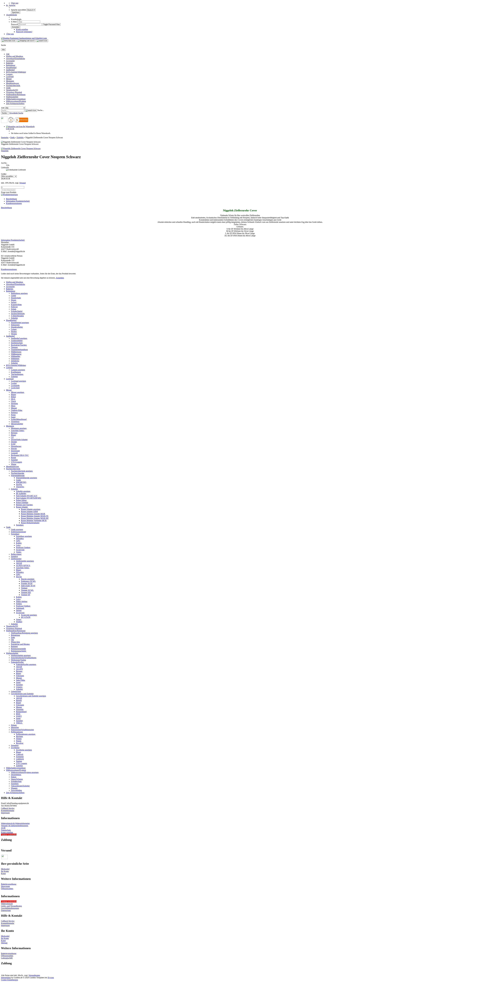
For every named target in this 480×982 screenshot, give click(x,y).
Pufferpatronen (17, 732)
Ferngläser (15, 534)
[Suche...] (31, 110)
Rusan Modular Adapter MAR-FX (34, 516)
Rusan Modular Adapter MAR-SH (34, 518)
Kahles (19, 543)
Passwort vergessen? (24, 32)
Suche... (41, 110)
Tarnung (14, 347)
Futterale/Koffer (17, 662)
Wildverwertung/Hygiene (16, 101)
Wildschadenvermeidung (16, 99)
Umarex (19, 687)
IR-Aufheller (21, 493)
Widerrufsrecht (7, 904)
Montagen (10, 81)
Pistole (18, 741)
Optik (8, 88)
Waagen (14, 788)
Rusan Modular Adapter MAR (33, 514)
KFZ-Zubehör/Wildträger (16, 72)
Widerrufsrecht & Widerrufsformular (15, 823)
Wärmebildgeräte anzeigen (26, 478)
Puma (13, 415)
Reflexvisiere (16, 554)
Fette (13, 637)
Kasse (3, 873)
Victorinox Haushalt (14, 92)
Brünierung (15, 635)
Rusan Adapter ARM (29, 511)
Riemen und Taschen (24, 505)
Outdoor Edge (16, 410)
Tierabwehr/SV (12, 90)
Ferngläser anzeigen (24, 536)
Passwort (14, 24)
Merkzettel (5, 869)
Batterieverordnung (8, 884)
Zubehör (14, 318)
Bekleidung (10, 65)
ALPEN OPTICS (23, 565)
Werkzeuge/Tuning (18, 660)
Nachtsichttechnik (13, 85)
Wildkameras (16, 354)
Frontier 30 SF (26, 583)
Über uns (14, 3)
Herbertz (14, 403)
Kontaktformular (7, 810)
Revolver (19, 743)
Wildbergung (16, 352)
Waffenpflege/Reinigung (15, 94)
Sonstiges (20, 525)
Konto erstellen (22, 29)
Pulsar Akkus (21, 500)
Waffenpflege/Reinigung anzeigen (24, 633)
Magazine (15, 727)
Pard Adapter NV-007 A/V (26, 496)
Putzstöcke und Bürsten (20, 644)
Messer (9, 79)
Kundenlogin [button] (11, 15)
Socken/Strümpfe (18, 314)
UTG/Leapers (16, 462)
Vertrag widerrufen (9, 835)
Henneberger (16, 446)
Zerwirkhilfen (16, 790)
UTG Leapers (21, 763)
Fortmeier (20, 757)
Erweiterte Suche (16, 113)
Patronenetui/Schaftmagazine (22, 730)
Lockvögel (15, 388)
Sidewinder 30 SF (28, 586)
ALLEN (19, 669)
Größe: (3, 174)
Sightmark (20, 608)
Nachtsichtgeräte (17, 473)
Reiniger (14, 646)
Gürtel (13, 296)
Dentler (14, 442)
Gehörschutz (16, 691)
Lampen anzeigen (18, 370)
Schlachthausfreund (18, 419)
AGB (3, 828)
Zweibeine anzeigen (24, 750)
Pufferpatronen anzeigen (25, 734)
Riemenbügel (21, 712)
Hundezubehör (17, 327)
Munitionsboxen (12, 83)
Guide (18, 480)
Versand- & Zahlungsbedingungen (14, 826)
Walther (19, 622)
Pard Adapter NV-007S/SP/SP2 (28, 498)
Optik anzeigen (17, 529)
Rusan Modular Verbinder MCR (33, 520)
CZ (12, 437)
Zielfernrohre (16, 559)
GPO (18, 541)
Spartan (19, 761)
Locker (14, 383)
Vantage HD (26, 592)
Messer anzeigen (17, 392)
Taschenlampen (17, 374)
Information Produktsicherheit (18, 201)
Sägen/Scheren (17, 779)
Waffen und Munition (14, 56)
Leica (18, 545)
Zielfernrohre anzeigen (25, 561)
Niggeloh (4, 151)
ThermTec (20, 487)
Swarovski (20, 550)
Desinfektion (16, 775)
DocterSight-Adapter (19, 439)
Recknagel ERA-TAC (20, 455)
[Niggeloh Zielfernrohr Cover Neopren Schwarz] (20, 148)
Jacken (13, 302)
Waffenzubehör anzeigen (21, 655)
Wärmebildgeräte (17, 475)
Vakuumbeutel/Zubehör (20, 786)
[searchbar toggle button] (42, 40)
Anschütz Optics (17, 430)
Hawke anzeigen (27, 579)
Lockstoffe (15, 385)
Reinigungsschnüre (18, 651)
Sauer (13, 417)
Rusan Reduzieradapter (30, 523)
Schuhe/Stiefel (16, 311)
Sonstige (14, 460)
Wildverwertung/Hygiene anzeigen (24, 772)
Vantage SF (25, 595)
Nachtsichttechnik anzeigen (22, 471)
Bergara (14, 433)
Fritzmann (20, 676)
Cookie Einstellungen (9, 980)
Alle (7, 54)
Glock (13, 401)
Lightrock (20, 759)
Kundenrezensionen (14, 203)
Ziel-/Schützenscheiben (15, 103)
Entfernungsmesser (18, 532)
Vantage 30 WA (27, 590)
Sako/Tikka (20, 680)
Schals (13, 309)
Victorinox (15, 421)
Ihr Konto (5, 871)
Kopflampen (16, 372)
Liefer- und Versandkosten (11, 906)
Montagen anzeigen (18, 428)
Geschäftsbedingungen (10, 908)
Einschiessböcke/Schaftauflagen (23, 658)
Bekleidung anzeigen (19, 293)
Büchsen (19, 736)
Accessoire (10, 61)
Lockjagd (10, 76)
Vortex (18, 552)
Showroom (5, 886)
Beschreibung (11, 199)
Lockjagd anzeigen (18, 381)
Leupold (14, 453)
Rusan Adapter (22, 507)
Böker (13, 397)
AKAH (19, 563)
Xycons (51, 978)
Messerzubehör (17, 424)
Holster (14, 725)
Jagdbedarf (10, 70)
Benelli (19, 700)
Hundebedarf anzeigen (20, 323)
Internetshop (6, 978)
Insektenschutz (17, 343)
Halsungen (15, 325)
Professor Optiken (23, 547)
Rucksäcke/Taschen (19, 345)
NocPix (19, 484)
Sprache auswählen (19, 10)
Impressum (5, 813)
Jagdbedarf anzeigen (19, 338)
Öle (12, 640)
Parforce (14, 412)
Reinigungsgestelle (18, 649)
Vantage (24, 588)
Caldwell (19, 754)
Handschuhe (16, 298)
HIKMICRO (21, 482)
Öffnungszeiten (7, 889)
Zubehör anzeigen (23, 491)
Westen (14, 334)
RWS (18, 714)
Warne (13, 464)
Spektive (14, 556)
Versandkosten (34, 975)
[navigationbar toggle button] (8, 40)
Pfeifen (14, 331)
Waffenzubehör (12, 97)
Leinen (13, 329)
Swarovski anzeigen (29, 615)
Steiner (19, 610)
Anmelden (60, 278)
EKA (13, 399)
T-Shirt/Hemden (17, 316)
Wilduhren (15, 358)
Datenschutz (6, 830)
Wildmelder (15, 356)
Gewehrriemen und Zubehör (22, 694)
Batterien (9, 63)
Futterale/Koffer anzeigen (26, 664)
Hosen (13, 300)
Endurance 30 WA (28, 581)
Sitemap (4, 943)
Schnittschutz (16, 781)
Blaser (13, 394)
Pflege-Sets (15, 642)
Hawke (14, 448)
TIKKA (19, 723)
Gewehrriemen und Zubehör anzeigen (31, 696)
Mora (13, 406)
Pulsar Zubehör (22, 502)
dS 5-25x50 (25, 617)
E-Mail (13, 22)
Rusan (13, 457)
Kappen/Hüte (16, 305)
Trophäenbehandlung (19, 349)
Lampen (9, 74)
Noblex (19, 604)
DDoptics (20, 538)
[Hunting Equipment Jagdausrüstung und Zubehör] (24, 38)
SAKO (19, 716)
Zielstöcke (15, 361)
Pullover (14, 307)
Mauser (14, 408)
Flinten (19, 739)
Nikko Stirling (21, 601)
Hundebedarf (11, 67)
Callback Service (7, 808)
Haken (13, 777)
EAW (13, 444)
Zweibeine (15, 748)
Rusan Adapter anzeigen (30, 509)
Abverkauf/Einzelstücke (15, 58)
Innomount (15, 451)
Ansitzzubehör (16, 340)
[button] (10, 5)
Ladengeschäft (6, 958)
